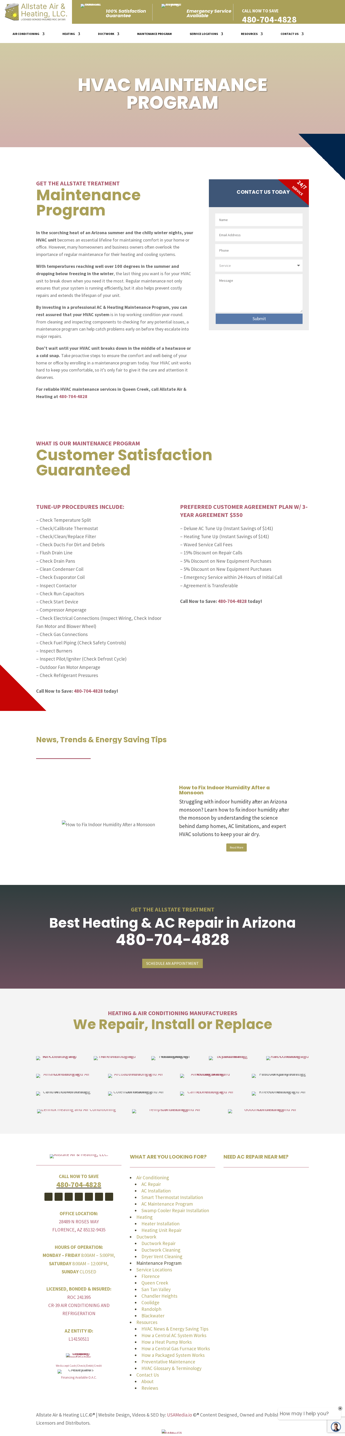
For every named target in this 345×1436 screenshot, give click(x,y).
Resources (249, 34)
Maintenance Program (154, 34)
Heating (68, 34)
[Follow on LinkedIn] (109, 1197)
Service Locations (204, 34)
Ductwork (106, 34)
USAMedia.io (179, 1415)
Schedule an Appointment (172, 963)
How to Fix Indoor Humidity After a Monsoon (224, 790)
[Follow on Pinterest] (69, 1197)
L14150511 (78, 1339)
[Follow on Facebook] (48, 1197)
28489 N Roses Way (79, 1222)
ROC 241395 (79, 1297)
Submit (259, 318)
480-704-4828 (269, 19)
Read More (236, 847)
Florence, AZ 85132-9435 (78, 1230)
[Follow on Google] (79, 1197)
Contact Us (290, 34)
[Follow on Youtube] (59, 1197)
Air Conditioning (26, 34)
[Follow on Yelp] (99, 1197)
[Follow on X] (89, 1197)
